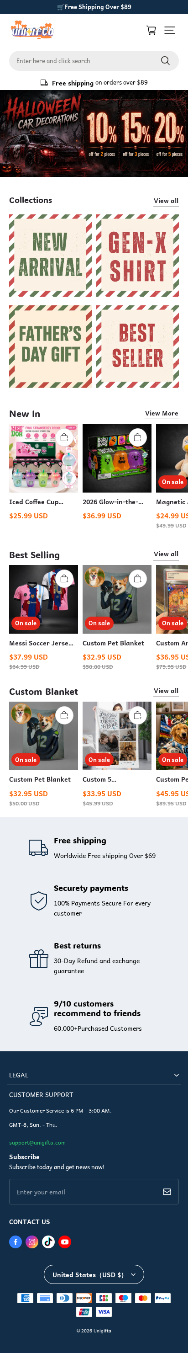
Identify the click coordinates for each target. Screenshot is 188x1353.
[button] (170, 30)
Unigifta (102, 1330)
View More (161, 413)
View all (166, 200)
